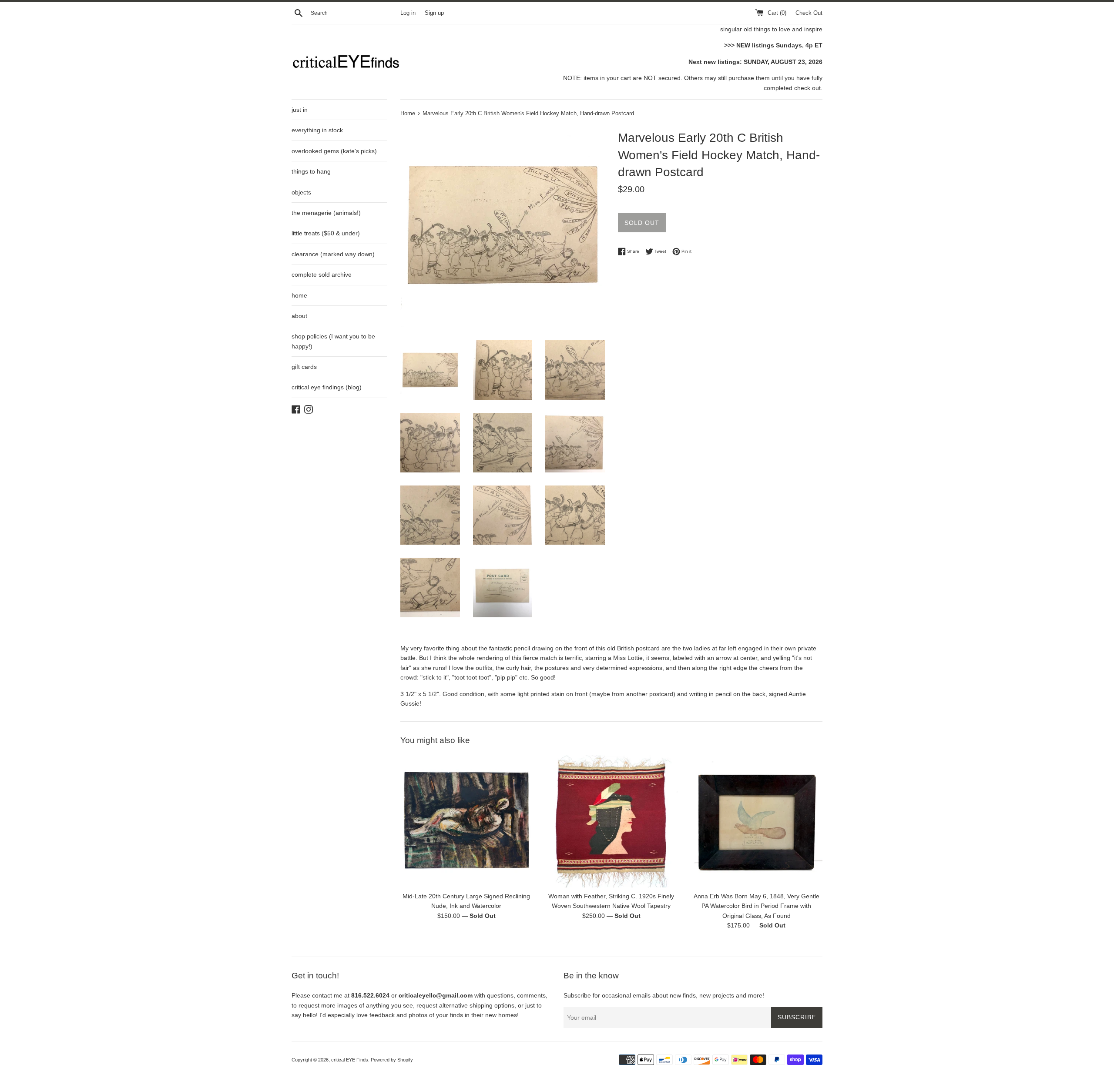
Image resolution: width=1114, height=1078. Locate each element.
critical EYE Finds (349, 1059)
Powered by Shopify (392, 1059)
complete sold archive (322, 274)
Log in (408, 13)
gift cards (304, 366)
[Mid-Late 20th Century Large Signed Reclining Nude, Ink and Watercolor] (466, 821)
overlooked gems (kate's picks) (334, 150)
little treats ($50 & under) (326, 233)
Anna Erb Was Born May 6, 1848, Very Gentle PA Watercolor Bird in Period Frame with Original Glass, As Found (756, 906)
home (299, 295)
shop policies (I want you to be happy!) (333, 341)
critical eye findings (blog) (327, 387)
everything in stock (317, 130)
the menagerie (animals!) (326, 212)
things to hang (311, 171)
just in (300, 109)
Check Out (808, 13)
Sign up (434, 13)
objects (301, 192)
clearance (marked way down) (333, 254)
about (299, 315)
